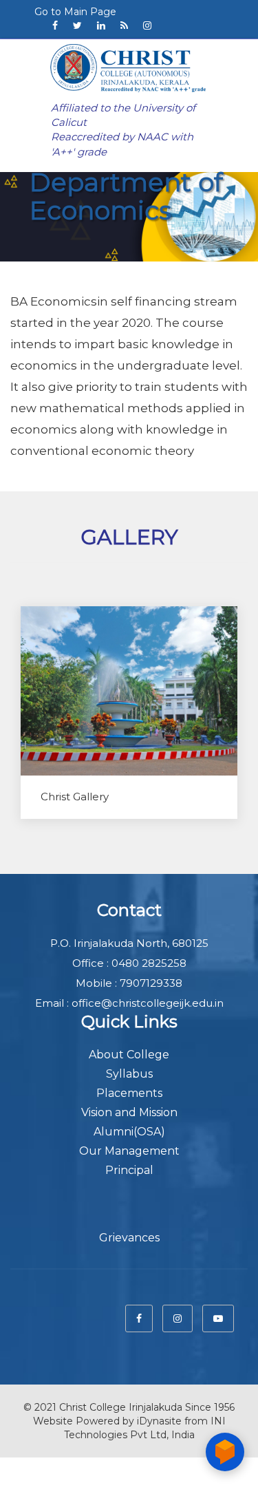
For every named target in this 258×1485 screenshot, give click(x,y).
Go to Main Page (75, 12)
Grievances (129, 1237)
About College (129, 1054)
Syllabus (129, 1073)
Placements (129, 1093)
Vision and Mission (129, 1112)
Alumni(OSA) (129, 1131)
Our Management (129, 1150)
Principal (129, 1170)
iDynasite (159, 1421)
